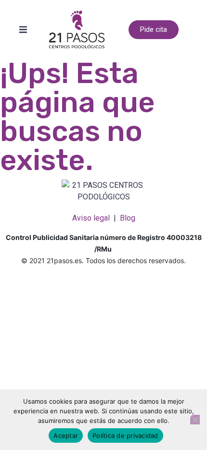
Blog (127, 218)
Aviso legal (91, 218)
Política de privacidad (125, 435)
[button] (23, 29)
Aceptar (65, 435)
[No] (195, 419)
